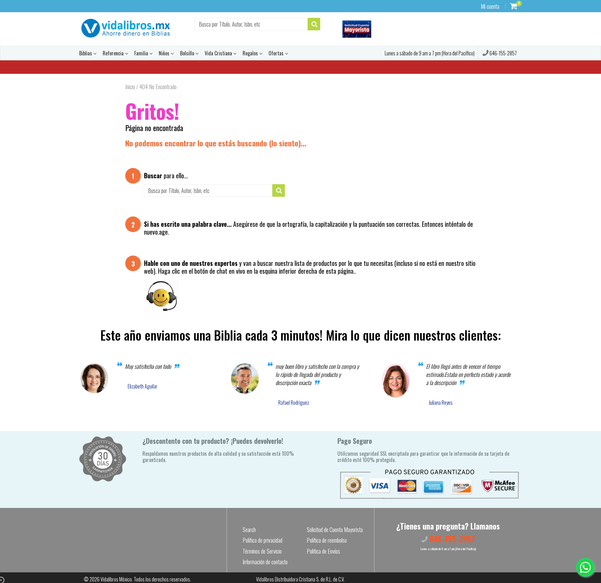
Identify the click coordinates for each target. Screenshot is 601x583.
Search (249, 529)
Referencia (114, 53)
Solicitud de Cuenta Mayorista (335, 529)
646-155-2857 (503, 53)
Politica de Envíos (323, 551)
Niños (165, 53)
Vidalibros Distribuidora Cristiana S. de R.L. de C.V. (300, 579)
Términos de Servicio (262, 551)
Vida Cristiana (219, 53)
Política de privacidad (262, 540)
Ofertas (277, 53)
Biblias (86, 53)
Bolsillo (187, 53)
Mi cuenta (490, 6)
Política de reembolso (327, 540)
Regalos (251, 53)
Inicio (130, 87)
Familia (141, 53)
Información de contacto (265, 562)
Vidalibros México (116, 579)
